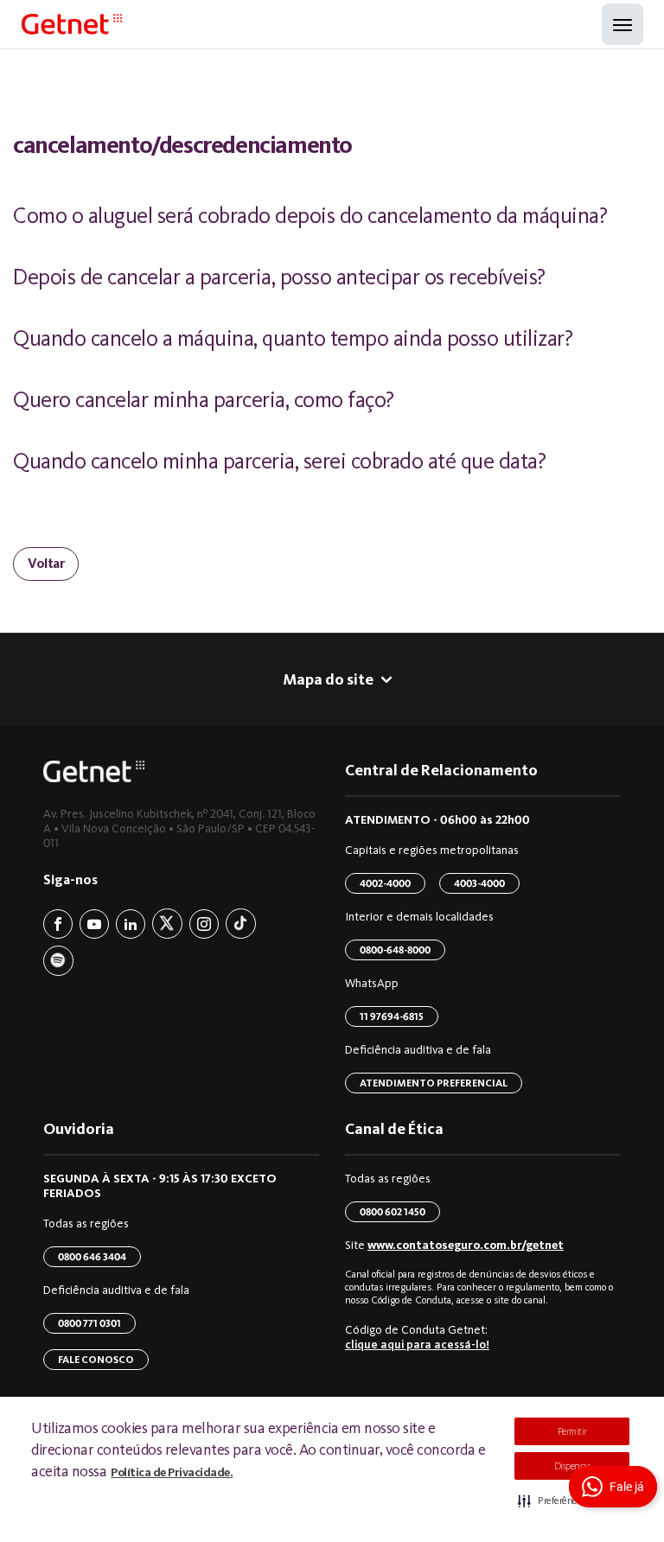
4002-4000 (385, 883)
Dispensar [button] (572, 1466)
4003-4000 (479, 883)
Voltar (46, 563)
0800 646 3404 (92, 1257)
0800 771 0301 (89, 1323)
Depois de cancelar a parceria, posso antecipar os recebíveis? (279, 277)
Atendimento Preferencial (434, 1083)
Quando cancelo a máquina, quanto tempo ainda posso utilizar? (292, 338)
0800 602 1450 (392, 1212)
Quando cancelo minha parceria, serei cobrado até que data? (279, 461)
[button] (571, 1500)
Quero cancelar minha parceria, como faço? (203, 399)
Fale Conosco (96, 1360)
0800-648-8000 (395, 950)
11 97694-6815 (392, 1016)
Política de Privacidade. (172, 1472)
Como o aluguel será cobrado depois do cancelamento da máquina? (310, 215)
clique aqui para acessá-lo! (417, 1344)
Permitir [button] (572, 1431)
